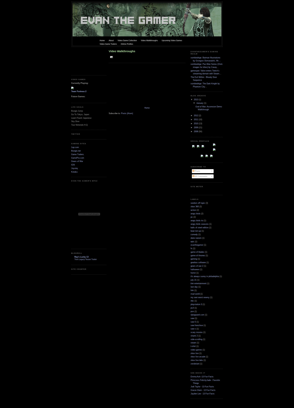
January (200, 103)
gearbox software (198, 262)
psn (192, 311)
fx (191, 248)
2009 (196, 127)
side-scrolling (196, 339)
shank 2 (194, 336)
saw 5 (193, 322)
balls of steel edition (199, 227)
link (192, 290)
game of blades (197, 252)
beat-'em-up (196, 231)
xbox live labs (197, 360)
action (193, 210)
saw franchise (197, 325)
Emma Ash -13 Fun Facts (202, 376)
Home (147, 108)
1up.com (75, 147)
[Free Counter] (196, 190)
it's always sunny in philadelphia (205, 276)
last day (194, 287)
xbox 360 (195, 206)
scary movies (197, 332)
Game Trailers (77, 154)
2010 (196, 123)
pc (192, 217)
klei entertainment (198, 283)
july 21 (193, 280)
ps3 (192, 308)
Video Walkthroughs (122, 51)
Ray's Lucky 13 (81, 257)
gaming (194, 259)
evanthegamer (197, 245)
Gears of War (77, 161)
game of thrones (198, 255)
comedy (194, 234)
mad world (195, 294)
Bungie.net (76, 151)
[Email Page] (111, 57)
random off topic (198, 203)
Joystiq (74, 168)
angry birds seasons (200, 224)
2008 (196, 131)
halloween (195, 269)
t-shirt (193, 346)
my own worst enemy (200, 297)
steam (193, 343)
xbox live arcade (198, 357)
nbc (192, 301)
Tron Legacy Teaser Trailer (85, 259)
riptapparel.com (197, 315)
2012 (196, 115)
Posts (197, 171)
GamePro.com (77, 158)
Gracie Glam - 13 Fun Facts (203, 390)
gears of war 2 (197, 266)
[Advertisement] (85, 59)
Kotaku (74, 172)
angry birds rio (197, 220)
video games (196, 350)
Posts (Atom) (127, 113)
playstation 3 (196, 304)
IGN (73, 165)
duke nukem (196, 238)
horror (193, 273)
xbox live (195, 353)
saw (192, 318)
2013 (196, 99)
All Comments (200, 176)
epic (192, 241)
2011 (196, 119)
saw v (193, 329)
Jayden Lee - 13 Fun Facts (203, 393)
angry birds (195, 213)
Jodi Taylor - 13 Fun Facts (202, 386)
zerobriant (195, 364)
